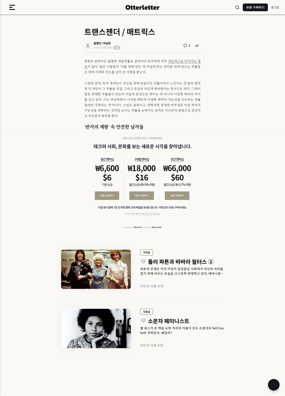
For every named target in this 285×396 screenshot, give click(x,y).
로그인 (275, 7)
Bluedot (138, 227)
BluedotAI (156, 227)
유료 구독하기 (107, 195)
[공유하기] (197, 45)
